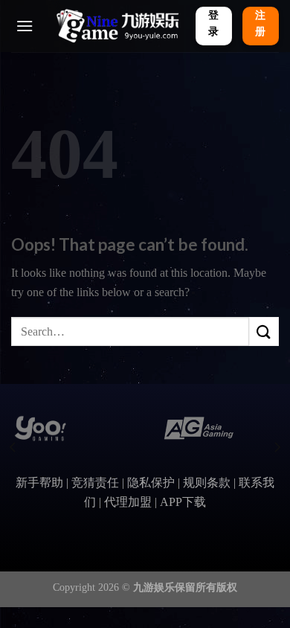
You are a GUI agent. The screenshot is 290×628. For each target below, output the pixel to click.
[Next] (276, 447)
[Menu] (24, 25)
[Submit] (264, 331)
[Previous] (13, 447)
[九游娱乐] (116, 26)
